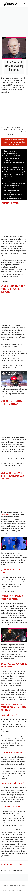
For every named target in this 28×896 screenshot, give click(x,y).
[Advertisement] (14, 22)
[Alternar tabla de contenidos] (23, 151)
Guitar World (5, 514)
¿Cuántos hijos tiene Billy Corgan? (14, 172)
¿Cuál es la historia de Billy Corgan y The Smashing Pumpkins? (12, 158)
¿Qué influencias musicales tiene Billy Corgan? (14, 164)
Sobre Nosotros (17, 890)
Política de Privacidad (17, 892)
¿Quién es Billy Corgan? (11, 153)
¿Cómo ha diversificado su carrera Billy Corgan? (14, 175)
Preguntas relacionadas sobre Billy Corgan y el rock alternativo (14, 185)
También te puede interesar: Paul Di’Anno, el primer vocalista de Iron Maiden (14, 142)
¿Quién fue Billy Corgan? (14, 188)
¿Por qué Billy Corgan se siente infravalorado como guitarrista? (13, 168)
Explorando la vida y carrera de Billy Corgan (13, 180)
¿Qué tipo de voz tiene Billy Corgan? (14, 195)
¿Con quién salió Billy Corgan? (15, 198)
